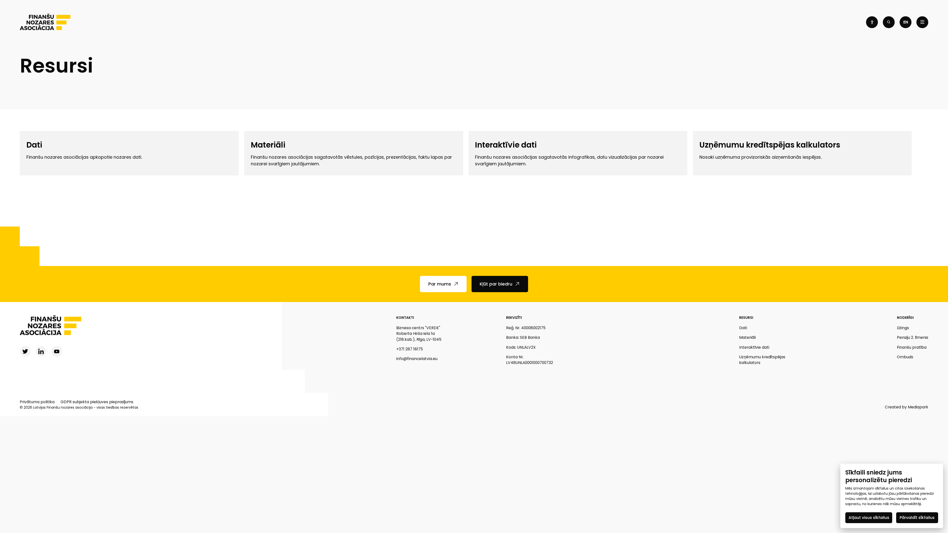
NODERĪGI (905, 317)
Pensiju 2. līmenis (912, 337)
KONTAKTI (405, 317)
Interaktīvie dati (754, 347)
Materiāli (747, 337)
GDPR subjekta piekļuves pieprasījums (96, 401)
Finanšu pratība (912, 347)
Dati (743, 327)
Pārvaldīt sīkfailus (917, 517)
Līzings (903, 327)
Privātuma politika (37, 401)
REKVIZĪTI (514, 317)
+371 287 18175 (409, 349)
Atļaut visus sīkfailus (869, 517)
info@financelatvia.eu (416, 358)
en (905, 22)
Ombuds (905, 357)
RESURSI (746, 317)
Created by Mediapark (906, 407)
